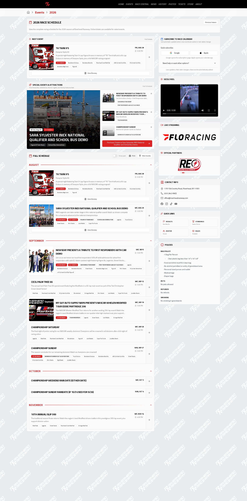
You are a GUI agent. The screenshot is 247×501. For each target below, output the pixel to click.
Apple (206, 52)
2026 (52, 12)
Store (190, 4)
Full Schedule (147, 86)
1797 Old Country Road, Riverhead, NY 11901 (182, 188)
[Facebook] (162, 204)
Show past (122, 156)
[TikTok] (171, 204)
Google (177, 52)
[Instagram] (166, 204)
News (153, 4)
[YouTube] (176, 204)
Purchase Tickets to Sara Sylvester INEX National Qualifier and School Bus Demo (125, 143)
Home (121, 4)
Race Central (142, 4)
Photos (172, 4)
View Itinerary (92, 73)
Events (129, 4)
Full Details (148, 39)
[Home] (28, 12)
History (162, 4)
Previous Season (210, 22)
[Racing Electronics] (185, 165)
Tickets (181, 4)
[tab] (180, 172)
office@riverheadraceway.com (176, 198)
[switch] (115, 156)
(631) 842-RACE (170, 193)
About (198, 4)
